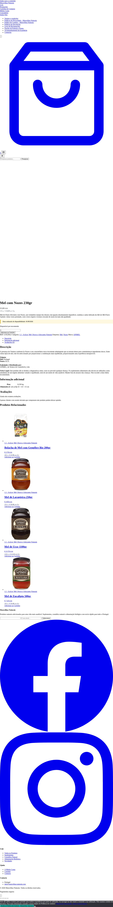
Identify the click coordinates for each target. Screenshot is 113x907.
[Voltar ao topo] (1, 895)
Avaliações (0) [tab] (9, 342)
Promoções (4, 7)
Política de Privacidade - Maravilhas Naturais (71, 904)
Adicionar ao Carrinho (8, 332)
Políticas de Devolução (12, 24)
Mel (61, 335)
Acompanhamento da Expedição (15, 30)
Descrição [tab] (7, 338)
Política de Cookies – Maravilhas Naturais (19, 22)
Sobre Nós (3, 15)
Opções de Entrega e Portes (14, 28)
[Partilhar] (5, 898)
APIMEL (76, 335)
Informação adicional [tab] (11, 340)
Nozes (65, 335)
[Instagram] (56, 844)
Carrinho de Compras (7, 9)
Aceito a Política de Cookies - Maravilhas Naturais (17, 906)
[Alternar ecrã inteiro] (3, 898)
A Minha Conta (9, 869)
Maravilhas (7, 3)
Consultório (4, 13)
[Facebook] (56, 731)
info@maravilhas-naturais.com (15, 884)
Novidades (8, 861)
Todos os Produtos (10, 853)
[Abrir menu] (3, 152)
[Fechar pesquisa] (2, 156)
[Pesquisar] (1, 36)
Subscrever (46, 618)
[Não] (35, 906)
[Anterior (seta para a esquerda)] (1, 900)
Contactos (7, 32)
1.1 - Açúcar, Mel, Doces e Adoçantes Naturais (35, 335)
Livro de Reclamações (12, 26)
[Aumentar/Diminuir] (1, 898)
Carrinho (7, 871)
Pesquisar (25, 159)
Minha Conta (4, 11)
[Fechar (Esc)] (7, 898)
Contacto (7, 873)
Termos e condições (11, 18)
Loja (1, 5)
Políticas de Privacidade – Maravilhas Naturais (20, 20)
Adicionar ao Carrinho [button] (12, 457)
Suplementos (8, 855)
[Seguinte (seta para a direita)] (3, 900)
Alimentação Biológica (12, 859)
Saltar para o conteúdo (8, 1)
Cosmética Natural (10, 857)
